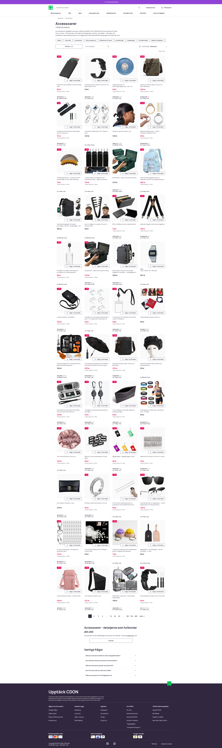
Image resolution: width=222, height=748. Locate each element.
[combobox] (98, 8)
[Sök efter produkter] (139, 8)
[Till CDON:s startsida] (51, 8)
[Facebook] (114, 743)
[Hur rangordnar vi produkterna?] (140, 46)
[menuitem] (56, 13)
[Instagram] (107, 743)
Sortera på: (146, 46)
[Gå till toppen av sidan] (169, 683)
